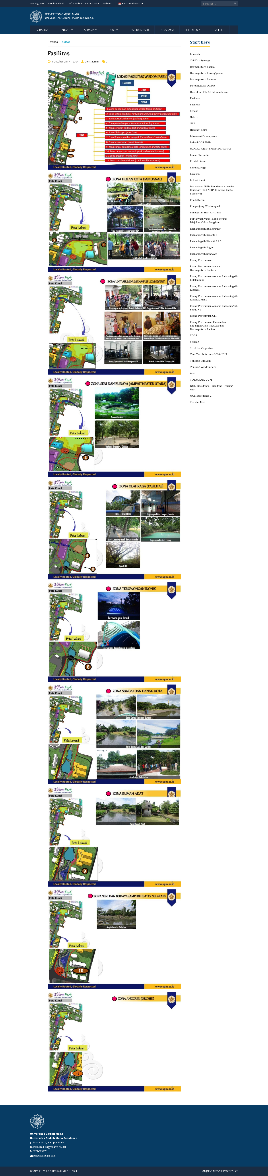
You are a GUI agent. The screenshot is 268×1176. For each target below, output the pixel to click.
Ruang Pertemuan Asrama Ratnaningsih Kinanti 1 (214, 288)
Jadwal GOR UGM (200, 142)
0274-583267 (39, 1151)
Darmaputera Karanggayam (206, 73)
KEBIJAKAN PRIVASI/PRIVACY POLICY (220, 1171)
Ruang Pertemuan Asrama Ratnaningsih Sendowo (214, 307)
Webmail (107, 3)
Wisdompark (140, 29)
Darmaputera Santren (203, 79)
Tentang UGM (37, 3)
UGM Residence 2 (200, 395)
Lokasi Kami (197, 180)
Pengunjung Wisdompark (205, 206)
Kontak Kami (197, 161)
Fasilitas (195, 98)
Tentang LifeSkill (200, 360)
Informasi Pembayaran (203, 136)
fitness (194, 111)
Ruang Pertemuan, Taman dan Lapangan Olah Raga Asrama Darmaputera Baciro (208, 325)
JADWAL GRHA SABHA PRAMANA (210, 148)
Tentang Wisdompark (203, 367)
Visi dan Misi (197, 402)
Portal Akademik (56, 3)
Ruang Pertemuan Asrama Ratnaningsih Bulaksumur (214, 278)
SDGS (193, 335)
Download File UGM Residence (209, 92)
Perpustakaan (92, 3)
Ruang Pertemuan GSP (203, 315)
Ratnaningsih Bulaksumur (205, 228)
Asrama (89, 29)
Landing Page (198, 167)
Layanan (195, 174)
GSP (113, 29)
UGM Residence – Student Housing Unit (211, 387)
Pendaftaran (197, 200)
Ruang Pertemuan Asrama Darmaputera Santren (205, 268)
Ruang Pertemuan (200, 260)
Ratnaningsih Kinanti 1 (203, 235)
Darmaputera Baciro (202, 66)
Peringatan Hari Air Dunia (205, 212)
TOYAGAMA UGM (201, 379)
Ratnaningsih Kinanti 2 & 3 (206, 241)
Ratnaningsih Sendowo (203, 253)
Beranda (42, 29)
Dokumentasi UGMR (202, 85)
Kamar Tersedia (199, 155)
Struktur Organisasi (202, 348)
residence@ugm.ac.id (44, 1155)
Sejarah (194, 341)
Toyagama (167, 29)
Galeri (217, 29)
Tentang (65, 29)
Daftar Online (75, 3)
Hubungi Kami (198, 129)
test (192, 373)
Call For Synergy (200, 60)
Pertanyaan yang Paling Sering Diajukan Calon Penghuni (208, 220)
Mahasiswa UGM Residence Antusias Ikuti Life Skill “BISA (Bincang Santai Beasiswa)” (212, 190)
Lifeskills (191, 29)
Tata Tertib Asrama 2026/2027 (208, 354)
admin (95, 61)
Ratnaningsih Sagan (201, 247)
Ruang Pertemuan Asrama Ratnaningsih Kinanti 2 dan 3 (214, 297)
